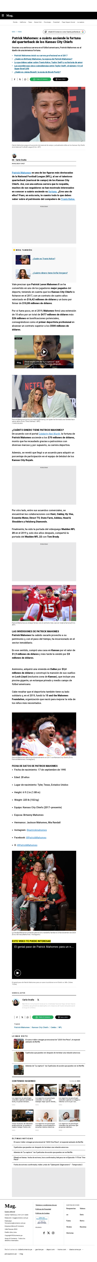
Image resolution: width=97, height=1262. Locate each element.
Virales (69, 1227)
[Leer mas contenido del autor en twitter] (38, 1000)
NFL (60, 1027)
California (23, 22)
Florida (15, 22)
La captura (80, 22)
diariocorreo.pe (75, 1249)
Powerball (56, 22)
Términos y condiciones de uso (46, 1205)
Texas (30, 22)
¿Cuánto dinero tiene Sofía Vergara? (50, 273)
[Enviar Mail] (13, 160)
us (67, 1215)
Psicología (47, 22)
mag (21, 1254)
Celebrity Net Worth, (50, 433)
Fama (68, 1221)
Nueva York (38, 22)
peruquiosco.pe (11, 1254)
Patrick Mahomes (22, 1027)
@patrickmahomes (37, 830)
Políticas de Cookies (42, 1213)
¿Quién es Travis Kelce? (44, 258)
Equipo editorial (10, 1212)
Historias (70, 1233)
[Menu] (4, 15)
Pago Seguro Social (68, 22)
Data (82, 1215)
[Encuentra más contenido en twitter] (20, 79)
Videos (82, 1208)
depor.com (50, 1249)
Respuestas (71, 1208)
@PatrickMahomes (36, 837)
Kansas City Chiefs (40, 1027)
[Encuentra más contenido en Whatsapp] (25, 79)
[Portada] (10, 1210)
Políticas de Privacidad (43, 1209)
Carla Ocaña (21, 160)
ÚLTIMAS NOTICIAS (22, 1138)
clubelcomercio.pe (25, 1249)
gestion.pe (39, 1249)
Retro (82, 1221)
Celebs (53, 1027)
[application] (44, 961)
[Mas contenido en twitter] (48, 1233)
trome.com (62, 1249)
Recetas (83, 1227)
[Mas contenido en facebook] (44, 1233)
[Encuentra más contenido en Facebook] (14, 79)
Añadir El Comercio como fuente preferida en (64, 32)
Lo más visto (20, 1036)
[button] (17, 973)
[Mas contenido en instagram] (53, 1233)
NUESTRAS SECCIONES (72, 1205)
